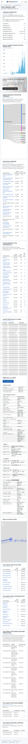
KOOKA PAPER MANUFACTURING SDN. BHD (7, 191)
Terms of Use (11, 742)
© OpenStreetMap (19, 561)
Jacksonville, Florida (7, 590)
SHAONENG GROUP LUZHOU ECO (7, 184)
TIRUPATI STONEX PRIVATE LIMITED (6, 263)
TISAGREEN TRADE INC (7, 289)
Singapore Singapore (7, 619)
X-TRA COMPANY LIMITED (8, 181)
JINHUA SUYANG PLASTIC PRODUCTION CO (8, 187)
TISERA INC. (5, 301)
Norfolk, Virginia (6, 584)
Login (25, 1)
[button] (3, 523)
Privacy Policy (4, 742)
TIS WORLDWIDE (6, 287)
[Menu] (2, 2)
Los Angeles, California (7, 586)
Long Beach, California (7, 588)
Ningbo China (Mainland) (5, 603)
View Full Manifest (8, 381)
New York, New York (7, 577)
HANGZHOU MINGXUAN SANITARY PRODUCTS (8, 178)
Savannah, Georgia (6, 582)
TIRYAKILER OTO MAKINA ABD (6, 276)
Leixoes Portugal (6, 625)
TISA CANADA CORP (8, 121)
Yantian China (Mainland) (5, 606)
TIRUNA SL (5, 257)
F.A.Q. (17, 742)
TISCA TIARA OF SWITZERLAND (6, 291)
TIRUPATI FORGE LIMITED (6, 260)
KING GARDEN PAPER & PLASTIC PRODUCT (7, 233)
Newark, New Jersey (7, 575)
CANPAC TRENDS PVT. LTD (8, 194)
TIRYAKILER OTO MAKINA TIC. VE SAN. (7, 280)
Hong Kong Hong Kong (7, 623)
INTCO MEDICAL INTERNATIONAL (6, 223)
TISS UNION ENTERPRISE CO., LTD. (7, 307)
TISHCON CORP (6, 303)
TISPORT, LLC (5, 304)
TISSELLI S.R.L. (5, 310)
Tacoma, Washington (7, 571)
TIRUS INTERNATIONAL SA (7, 270)
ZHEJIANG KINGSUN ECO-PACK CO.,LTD (8, 207)
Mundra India (5, 614)
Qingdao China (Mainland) (6, 612)
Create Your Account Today (10, 88)
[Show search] (22, 2)
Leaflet (14, 561)
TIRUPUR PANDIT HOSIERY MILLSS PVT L (7, 267)
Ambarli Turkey (6, 621)
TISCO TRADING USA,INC (6, 298)
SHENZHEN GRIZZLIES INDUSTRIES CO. (7, 210)
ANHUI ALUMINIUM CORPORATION (7, 226)
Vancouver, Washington (5, 580)
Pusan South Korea (6, 609)
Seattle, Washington (7, 573)
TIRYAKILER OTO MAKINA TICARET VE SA (7, 284)
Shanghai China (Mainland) (6, 617)
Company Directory (7, 5)
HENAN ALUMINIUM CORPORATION (7, 213)
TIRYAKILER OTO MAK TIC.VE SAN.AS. (7, 273)
